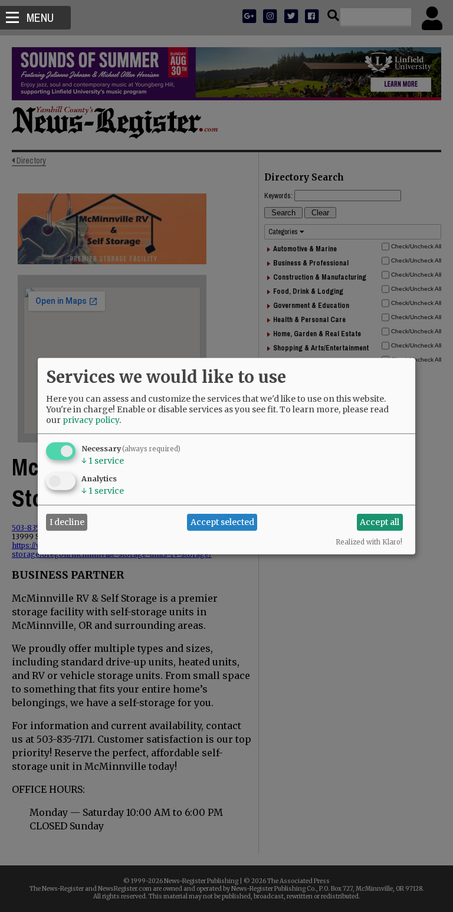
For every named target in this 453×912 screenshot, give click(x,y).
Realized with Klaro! (369, 541)
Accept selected (222, 522)
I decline (67, 522)
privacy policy (91, 419)
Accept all (379, 522)
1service (102, 460)
